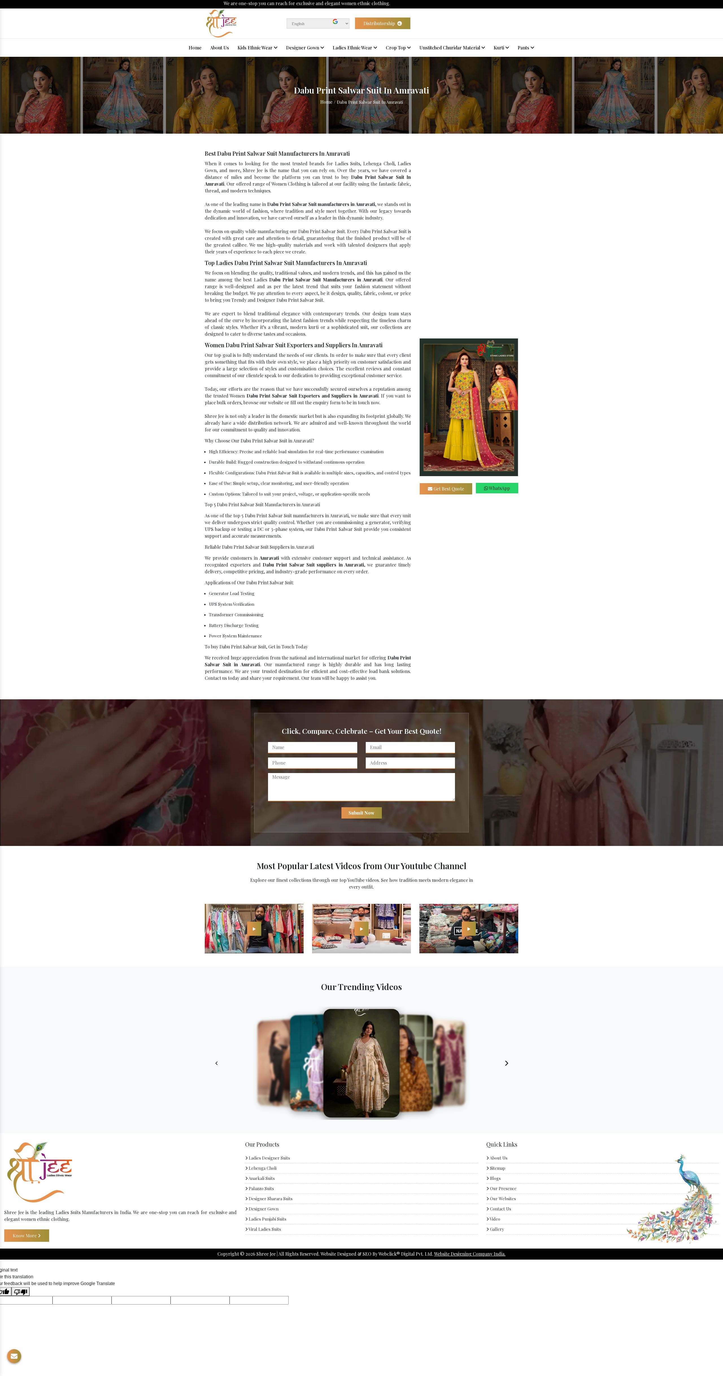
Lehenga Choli (262, 1168)
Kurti (499, 48)
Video (494, 1219)
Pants (524, 48)
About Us (219, 48)
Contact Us (500, 1209)
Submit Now (361, 813)
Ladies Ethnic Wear (353, 48)
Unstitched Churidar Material (450, 48)
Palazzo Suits (261, 1188)
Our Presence (503, 1188)
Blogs (495, 1178)
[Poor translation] (21, 1291)
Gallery (496, 1229)
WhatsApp (499, 488)
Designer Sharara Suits (270, 1198)
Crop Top (396, 48)
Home (195, 48)
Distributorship (379, 23)
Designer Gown (303, 48)
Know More (25, 1235)
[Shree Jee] (221, 23)
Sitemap (497, 1168)
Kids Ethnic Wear (256, 48)
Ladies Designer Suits (269, 1158)
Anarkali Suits (261, 1178)
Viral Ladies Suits (264, 1229)
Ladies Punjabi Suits (267, 1219)
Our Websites (502, 1198)
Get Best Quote (448, 489)
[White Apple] (254, 928)
